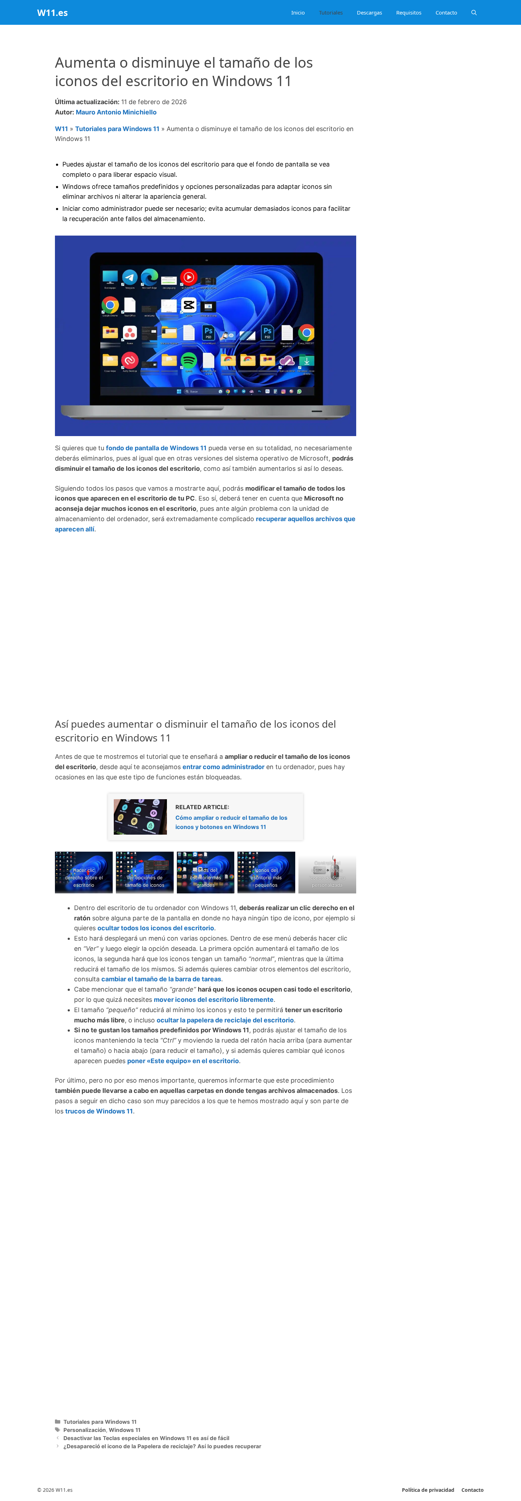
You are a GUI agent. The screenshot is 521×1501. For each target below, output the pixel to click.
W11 (61, 128)
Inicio (298, 12)
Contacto (446, 12)
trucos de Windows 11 (99, 1111)
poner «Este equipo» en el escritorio (183, 1061)
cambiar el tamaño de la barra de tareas (161, 979)
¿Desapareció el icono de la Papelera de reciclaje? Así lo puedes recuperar (162, 1446)
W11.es (52, 12)
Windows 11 (124, 1430)
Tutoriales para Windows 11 (117, 128)
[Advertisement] (205, 593)
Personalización (84, 1430)
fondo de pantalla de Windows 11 (156, 448)
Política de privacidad (428, 1489)
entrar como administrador (223, 767)
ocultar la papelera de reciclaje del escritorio (225, 1020)
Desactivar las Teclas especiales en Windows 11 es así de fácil (146, 1438)
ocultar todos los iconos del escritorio (155, 928)
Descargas (369, 12)
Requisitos (408, 12)
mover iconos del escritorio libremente (214, 999)
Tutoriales (331, 12)
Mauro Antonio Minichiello (116, 112)
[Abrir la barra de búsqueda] (474, 12)
